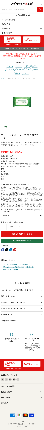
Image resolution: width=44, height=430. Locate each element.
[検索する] (40, 9)
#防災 (28, 70)
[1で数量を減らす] (4, 227)
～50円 (15, 269)
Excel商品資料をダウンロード (22, 241)
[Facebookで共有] (2, 249)
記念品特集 (7, 269)
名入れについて (20, 49)
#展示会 (27, 66)
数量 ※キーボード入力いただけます (13, 222)
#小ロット (26, 73)
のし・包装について (33, 49)
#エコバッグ (10, 70)
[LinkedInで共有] (10, 249)
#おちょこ (19, 66)
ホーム (3, 78)
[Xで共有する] (6, 249)
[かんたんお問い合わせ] (32, 342)
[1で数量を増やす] (19, 227)
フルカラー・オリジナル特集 (13, 267)
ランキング (30, 267)
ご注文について (9, 49)
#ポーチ (35, 70)
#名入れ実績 (20, 70)
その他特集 (24, 264)
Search (22, 422)
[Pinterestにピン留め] (14, 249)
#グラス (34, 66)
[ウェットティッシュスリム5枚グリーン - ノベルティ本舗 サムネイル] (5, 126)
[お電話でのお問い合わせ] (12, 342)
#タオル (17, 73)
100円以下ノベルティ (11, 264)
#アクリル (10, 66)
